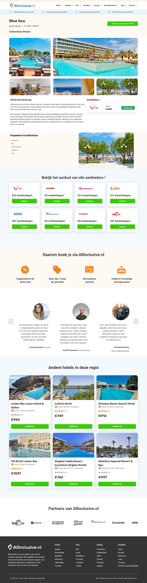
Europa (96, 5)
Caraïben (86, 5)
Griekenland (15, 31)
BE (14, 578)
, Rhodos (26, 31)
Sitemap (102, 578)
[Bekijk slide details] (17, 523)
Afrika (58, 5)
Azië (77, 5)
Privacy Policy (122, 578)
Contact (114, 578)
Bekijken (24, 201)
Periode (131, 5)
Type (122, 5)
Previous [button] (12, 522)
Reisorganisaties (110, 5)
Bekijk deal (128, 108)
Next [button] (135, 522)
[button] (11, 321)
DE (16, 578)
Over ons (108, 578)
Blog (97, 578)
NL (11, 578)
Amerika (68, 5)
